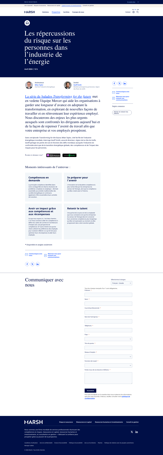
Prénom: (87, 290)
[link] (27, 264)
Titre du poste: (89, 343)
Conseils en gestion (88, 5)
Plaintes (100, 443)
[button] (138, 2)
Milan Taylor (39, 85)
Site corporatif (28, 5)
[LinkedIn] (136, 432)
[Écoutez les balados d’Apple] (53, 155)
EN (138, 9)
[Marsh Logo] (33, 422)
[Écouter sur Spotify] (69, 155)
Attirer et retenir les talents (121, 112)
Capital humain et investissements (71, 5)
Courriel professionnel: (92, 308)
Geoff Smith (78, 85)
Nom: (86, 299)
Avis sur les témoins (90, 443)
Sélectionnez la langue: (118, 280)
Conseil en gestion (132, 422)
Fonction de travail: (91, 361)
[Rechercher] (138, 12)
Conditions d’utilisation (31, 443)
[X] (131, 432)
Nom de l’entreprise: (91, 317)
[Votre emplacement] (134, 12)
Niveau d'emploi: (90, 352)
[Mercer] (31, 12)
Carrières (66, 12)
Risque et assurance (66, 422)
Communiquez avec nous (35, 254)
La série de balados (58, 96)
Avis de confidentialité (46, 443)
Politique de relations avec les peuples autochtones (119, 443)
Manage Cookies (29, 446)
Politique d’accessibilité (75, 443)
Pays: (86, 335)
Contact (127, 12)
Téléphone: (88, 326)
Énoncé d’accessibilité (60, 443)
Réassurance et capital (53, 5)
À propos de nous (78, 12)
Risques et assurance (40, 5)
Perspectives (56, 12)
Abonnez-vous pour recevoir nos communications (54, 255)
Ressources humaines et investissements (109, 422)
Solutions (45, 12)
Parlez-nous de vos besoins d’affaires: (97, 370)
